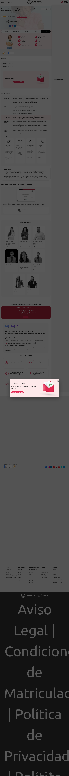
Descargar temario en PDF (18, 392)
